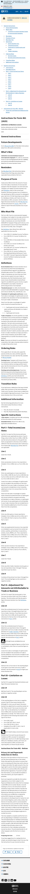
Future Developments (12, 28)
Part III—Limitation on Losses (14, 101)
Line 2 (9, 75)
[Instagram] (9, 880)
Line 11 (10, 97)
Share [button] (9, 852)
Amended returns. (11, 69)
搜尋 (17, 11)
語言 (4, 871)
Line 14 (10, 103)
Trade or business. (13, 51)
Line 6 (9, 83)
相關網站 (5, 874)
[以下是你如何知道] (15, 7)
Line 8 (9, 86)
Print (18, 852)
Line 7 (9, 84)
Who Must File (10, 40)
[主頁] (4, 11)
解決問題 (5, 867)
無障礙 (15, 891)
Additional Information (12, 62)
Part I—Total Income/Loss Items (15, 71)
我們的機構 (6, 860)
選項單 (26, 11)
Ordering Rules (10, 54)
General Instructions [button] (9, 26)
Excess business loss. (13, 43)
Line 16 (10, 105)
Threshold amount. (13, 45)
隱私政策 (15, 889)
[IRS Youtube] (15, 880)
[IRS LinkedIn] (12, 880)
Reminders (9, 36)
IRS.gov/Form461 (9, 146)
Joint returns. (9, 67)
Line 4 (9, 79)
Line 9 (9, 88)
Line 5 (9, 81)
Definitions (9, 42)
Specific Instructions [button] (9, 66)
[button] (21, 11)
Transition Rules (10, 60)
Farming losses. (12, 56)
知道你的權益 (7, 864)
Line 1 (9, 73)
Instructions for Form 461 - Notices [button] (13, 108)
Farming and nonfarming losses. (17, 57)
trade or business (14, 632)
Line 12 (10, 98)
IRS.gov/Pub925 (7, 357)
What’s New (9, 29)
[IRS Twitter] (6, 880)
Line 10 (10, 95)
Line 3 (9, 77)
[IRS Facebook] (3, 880)
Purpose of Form (10, 38)
